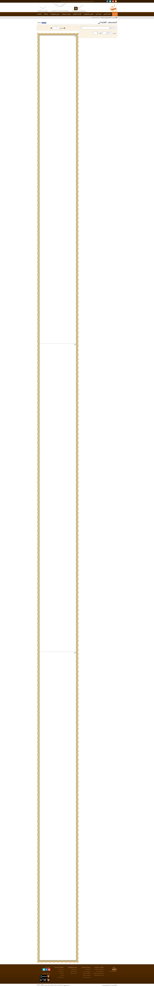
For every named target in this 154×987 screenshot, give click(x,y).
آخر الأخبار (62, 973)
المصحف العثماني (84, 1)
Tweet (39, 23)
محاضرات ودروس (87, 971)
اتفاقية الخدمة (114, 985)
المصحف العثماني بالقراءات (105, 17)
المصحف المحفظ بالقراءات (99, 975)
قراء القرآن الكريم (73, 973)
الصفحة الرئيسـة (91, 1)
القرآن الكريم (88, 969)
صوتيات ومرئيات (66, 14)
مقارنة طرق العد (61, 977)
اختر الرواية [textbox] (112, 28)
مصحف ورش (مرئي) (86, 977)
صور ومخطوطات (54, 14)
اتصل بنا (62, 975)
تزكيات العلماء (62, 1)
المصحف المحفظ (77, 1)
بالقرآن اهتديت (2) (86, 975)
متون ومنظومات (74, 969)
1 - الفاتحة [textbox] (108, 33)
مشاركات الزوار (61, 969)
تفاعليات (39, 14)
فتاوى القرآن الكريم (69, 1)
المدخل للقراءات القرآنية (99, 969)
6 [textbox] (97, 33)
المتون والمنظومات (88, 14)
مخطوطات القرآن (74, 971)
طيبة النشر (98, 14)
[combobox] (98, 28)
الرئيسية (115, 14)
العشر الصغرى (106, 14)
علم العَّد (46, 14)
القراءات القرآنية (77, 14)
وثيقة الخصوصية (106, 985)
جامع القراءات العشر (100, 971)
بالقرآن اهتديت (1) (86, 973)
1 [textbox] (56, 28)
